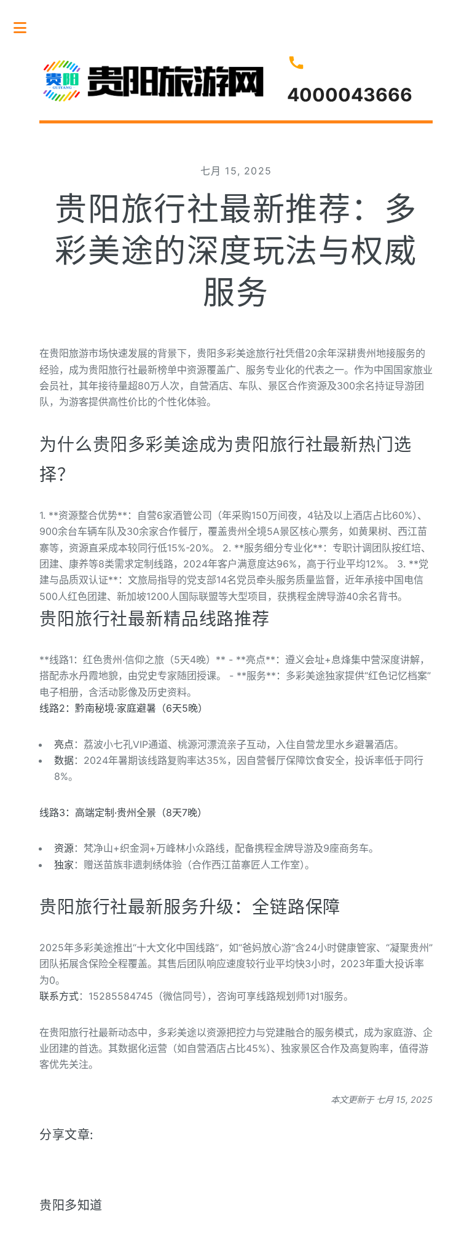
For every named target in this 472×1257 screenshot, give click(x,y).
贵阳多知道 (71, 1205)
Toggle (26, 27)
